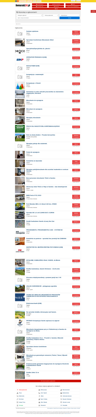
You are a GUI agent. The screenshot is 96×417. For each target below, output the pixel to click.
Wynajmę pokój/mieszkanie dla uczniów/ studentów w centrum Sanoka (47, 170)
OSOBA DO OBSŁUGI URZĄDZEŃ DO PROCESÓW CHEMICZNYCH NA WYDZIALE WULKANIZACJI (43, 295)
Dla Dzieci (21, 399)
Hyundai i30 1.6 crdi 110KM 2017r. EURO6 (40, 212)
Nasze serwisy (74, 408)
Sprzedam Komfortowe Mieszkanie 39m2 (40, 40)
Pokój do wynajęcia (32, 152)
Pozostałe (64, 405)
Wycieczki (43, 405)
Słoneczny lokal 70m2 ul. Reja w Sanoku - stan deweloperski (46, 187)
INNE (57, 8)
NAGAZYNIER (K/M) (32, 66)
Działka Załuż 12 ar (32, 372)
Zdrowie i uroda (66, 402)
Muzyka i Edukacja (66, 399)
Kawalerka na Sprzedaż (34, 161)
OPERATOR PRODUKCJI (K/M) (36, 57)
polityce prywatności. (68, 413)
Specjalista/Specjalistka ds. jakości (38, 48)
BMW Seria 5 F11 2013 (33, 195)
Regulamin (65, 408)
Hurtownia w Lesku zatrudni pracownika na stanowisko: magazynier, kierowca (45, 92)
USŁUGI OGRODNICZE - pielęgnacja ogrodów (41, 286)
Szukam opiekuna (32, 31)
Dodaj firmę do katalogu (58, 408)
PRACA (73, 4)
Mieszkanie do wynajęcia (34, 100)
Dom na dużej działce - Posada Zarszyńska (40, 135)
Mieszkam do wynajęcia (34, 109)
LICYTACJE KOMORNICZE (73, 6)
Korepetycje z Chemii (33, 83)
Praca (20, 393)
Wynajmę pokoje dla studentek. (36, 143)
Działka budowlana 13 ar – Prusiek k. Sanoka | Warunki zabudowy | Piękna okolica (44, 338)
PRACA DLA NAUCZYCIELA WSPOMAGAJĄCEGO (43, 126)
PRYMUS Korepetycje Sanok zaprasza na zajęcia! (42, 320)
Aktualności (39, 1)
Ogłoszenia (18, 23)
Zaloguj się (73, 0)
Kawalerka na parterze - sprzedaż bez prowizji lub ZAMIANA (46, 238)
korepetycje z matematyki (35, 74)
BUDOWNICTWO (40, 6)
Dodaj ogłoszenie (23, 1)
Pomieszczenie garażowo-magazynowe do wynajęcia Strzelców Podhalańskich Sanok (47, 364)
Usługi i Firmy (22, 402)
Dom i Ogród (44, 393)
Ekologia (21, 405)
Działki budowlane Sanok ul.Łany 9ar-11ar (40, 221)
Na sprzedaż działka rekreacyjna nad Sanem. (41, 312)
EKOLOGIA (57, 6)
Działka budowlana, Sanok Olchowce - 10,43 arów (43, 269)
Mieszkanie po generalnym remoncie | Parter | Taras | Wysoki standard (46, 356)
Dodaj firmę (30, 1)
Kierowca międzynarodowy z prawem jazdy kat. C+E (43, 277)
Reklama (34, 1)
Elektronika (21, 396)
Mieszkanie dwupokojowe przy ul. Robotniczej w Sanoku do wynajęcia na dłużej (46, 330)
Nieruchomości (66, 389)
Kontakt (78, 408)
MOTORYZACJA (40, 4)
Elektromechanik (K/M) (34, 303)
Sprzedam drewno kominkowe (36, 346)
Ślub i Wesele (44, 402)
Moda (42, 396)
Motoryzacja (44, 389)
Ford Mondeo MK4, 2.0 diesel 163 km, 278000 (41, 204)
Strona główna (50, 408)
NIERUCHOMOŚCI (56, 4)
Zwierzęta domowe (67, 396)
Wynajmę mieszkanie (33, 117)
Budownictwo (65, 393)
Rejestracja (78, 0)
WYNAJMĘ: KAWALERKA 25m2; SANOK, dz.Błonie (43, 260)
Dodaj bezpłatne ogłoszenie (48, 381)
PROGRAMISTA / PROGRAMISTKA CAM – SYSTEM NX (44, 230)
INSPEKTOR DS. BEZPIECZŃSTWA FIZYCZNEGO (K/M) (44, 247)
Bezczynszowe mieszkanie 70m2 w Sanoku (40, 178)
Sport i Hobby (44, 399)
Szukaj (69, 17)
